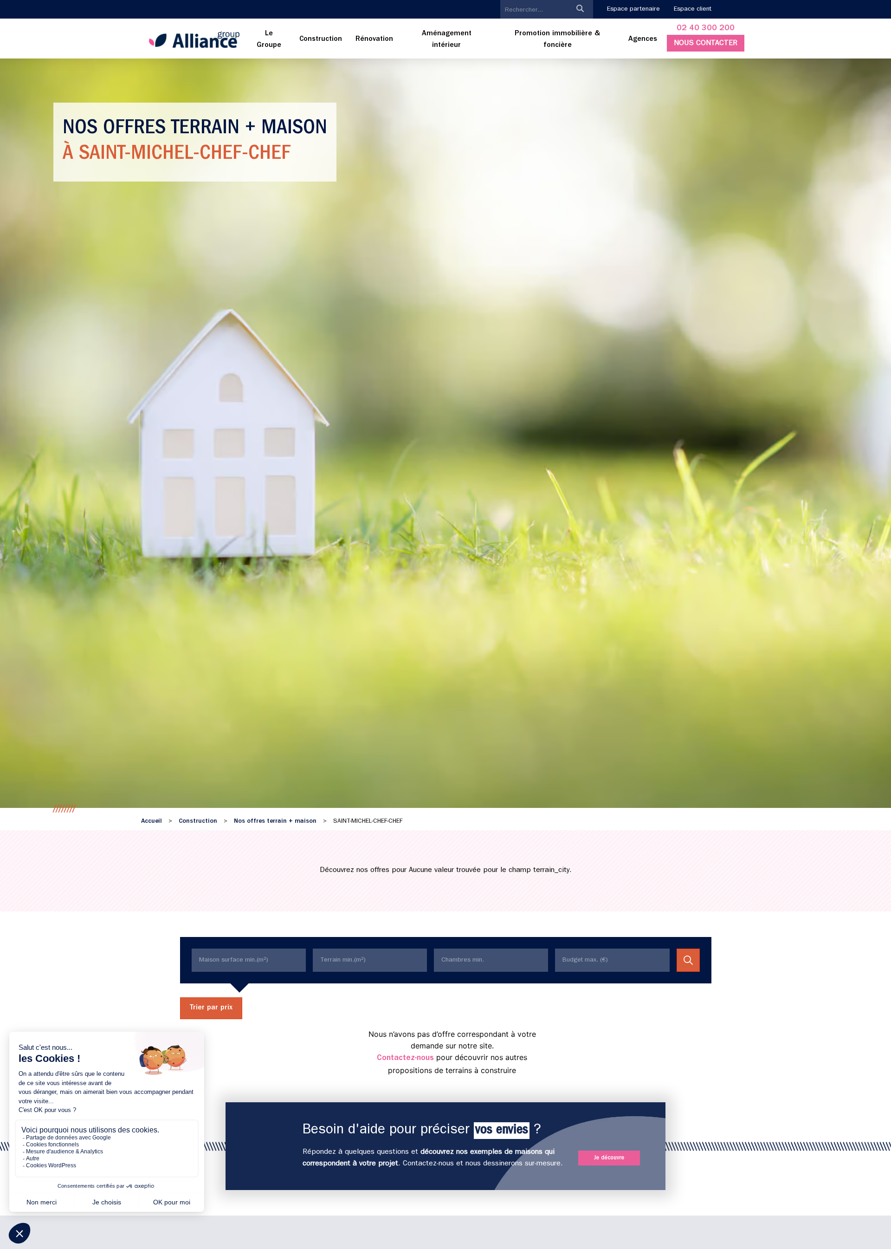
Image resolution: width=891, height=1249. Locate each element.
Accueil (151, 821)
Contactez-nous (405, 1058)
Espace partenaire (633, 9)
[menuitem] (269, 40)
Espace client (692, 9)
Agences (642, 39)
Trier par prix (211, 1008)
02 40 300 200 (706, 29)
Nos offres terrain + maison (275, 821)
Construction (198, 821)
